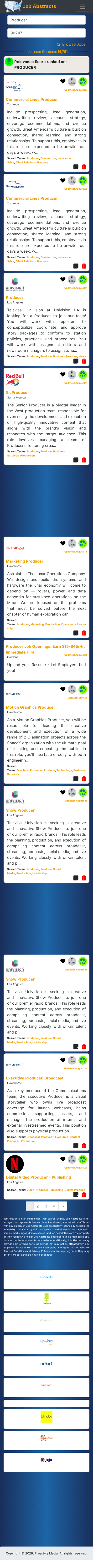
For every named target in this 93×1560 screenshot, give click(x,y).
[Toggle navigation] (82, 7)
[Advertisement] (46, 1509)
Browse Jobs (74, 44)
